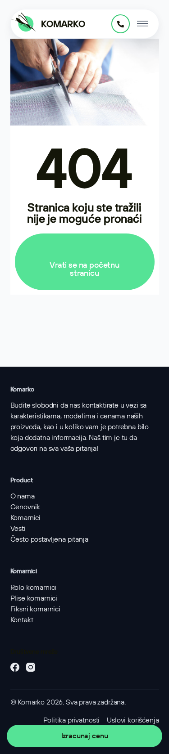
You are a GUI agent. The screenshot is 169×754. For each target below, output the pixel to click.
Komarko (63, 24)
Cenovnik (25, 507)
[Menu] (142, 23)
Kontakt (21, 619)
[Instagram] (30, 667)
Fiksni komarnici (35, 609)
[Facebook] (14, 667)
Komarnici (25, 517)
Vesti (18, 528)
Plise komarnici (34, 598)
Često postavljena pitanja (49, 539)
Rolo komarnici (33, 587)
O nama (22, 496)
